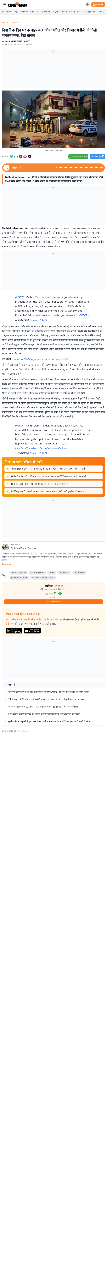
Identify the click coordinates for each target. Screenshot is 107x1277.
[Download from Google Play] (14, 631)
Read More (6, 564)
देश (7, 619)
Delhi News (64, 572)
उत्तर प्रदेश (24, 11)
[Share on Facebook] (16, 156)
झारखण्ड (9, 11)
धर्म (44, 619)
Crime (51, 572)
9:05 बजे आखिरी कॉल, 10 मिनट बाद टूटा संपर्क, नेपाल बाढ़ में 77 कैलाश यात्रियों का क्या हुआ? (48, 476)
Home (5, 22)
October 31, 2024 (38, 320)
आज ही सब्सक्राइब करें (53, 601)
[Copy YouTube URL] (20, 156)
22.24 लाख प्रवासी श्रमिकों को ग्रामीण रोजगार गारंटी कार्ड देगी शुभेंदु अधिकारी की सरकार (44, 714)
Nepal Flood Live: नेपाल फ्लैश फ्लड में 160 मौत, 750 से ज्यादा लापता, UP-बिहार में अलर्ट (47, 468)
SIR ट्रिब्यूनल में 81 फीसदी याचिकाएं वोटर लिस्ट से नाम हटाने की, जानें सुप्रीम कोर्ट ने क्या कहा (48, 491)
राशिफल (101, 11)
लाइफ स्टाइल (91, 11)
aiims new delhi (18, 572)
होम (3, 11)
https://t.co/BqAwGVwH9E (28, 448)
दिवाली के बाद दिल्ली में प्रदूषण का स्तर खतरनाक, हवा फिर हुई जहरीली (40, 359)
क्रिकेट (50, 619)
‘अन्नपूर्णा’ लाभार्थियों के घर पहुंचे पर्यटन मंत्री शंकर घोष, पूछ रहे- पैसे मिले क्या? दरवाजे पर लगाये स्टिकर (48, 691)
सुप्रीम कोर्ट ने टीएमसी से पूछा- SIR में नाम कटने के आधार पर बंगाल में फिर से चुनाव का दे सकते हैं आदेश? (49, 721)
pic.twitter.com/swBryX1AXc (54, 448)
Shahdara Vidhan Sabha (43, 577)
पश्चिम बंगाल (35, 11)
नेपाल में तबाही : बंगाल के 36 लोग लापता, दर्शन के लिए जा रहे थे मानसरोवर (39, 483)
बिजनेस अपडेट (35, 619)
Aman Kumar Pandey (25, 548)
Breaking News (37, 572)
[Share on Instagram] (25, 156)
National (16, 22)
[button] (53, 119)
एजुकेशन (56, 11)
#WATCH (19, 297)
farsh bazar (79, 572)
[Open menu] (4, 4)
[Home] (17, 4)
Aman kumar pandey (19, 41)
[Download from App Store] (32, 631)
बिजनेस (64, 11)
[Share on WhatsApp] (11, 156)
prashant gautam (19, 577)
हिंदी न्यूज (10, 623)
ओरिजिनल (47, 11)
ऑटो (83, 11)
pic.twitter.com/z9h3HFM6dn (75, 315)
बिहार (16, 11)
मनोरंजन (72, 11)
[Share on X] (29, 156)
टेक (78, 11)
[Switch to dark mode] (87, 4)
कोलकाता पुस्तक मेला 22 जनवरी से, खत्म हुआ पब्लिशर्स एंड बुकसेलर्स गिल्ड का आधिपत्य (43, 706)
